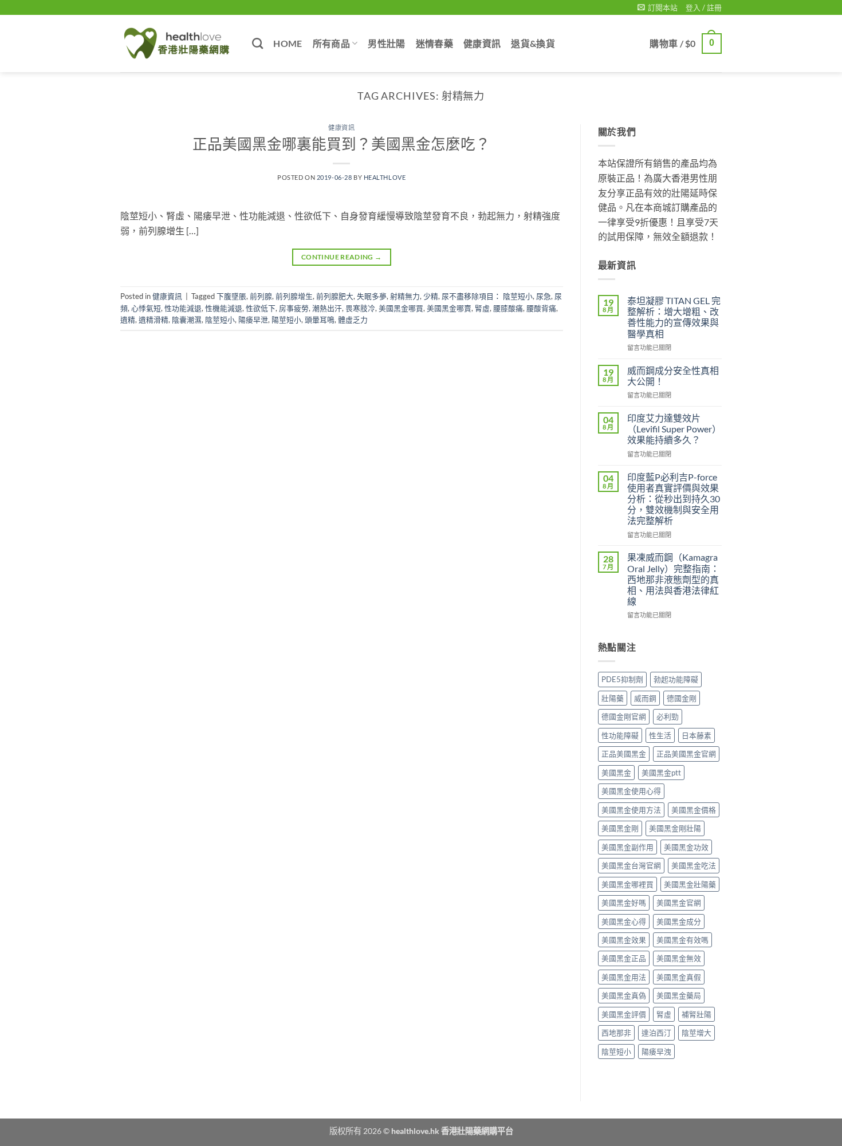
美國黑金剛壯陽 (675, 828)
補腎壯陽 (696, 1014)
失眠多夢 (372, 296)
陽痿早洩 (656, 1051)
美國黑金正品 (623, 958)
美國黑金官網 (678, 902)
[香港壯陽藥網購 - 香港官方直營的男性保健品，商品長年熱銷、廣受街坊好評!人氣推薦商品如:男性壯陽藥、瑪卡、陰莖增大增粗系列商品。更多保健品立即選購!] (177, 43)
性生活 (660, 735)
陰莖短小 (220, 319)
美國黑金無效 (678, 958)
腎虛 (482, 308)
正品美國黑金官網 (686, 753)
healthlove (385, 177)
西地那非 (616, 1032)
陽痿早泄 (253, 319)
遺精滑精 (153, 319)
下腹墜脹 (231, 296)
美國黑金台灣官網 (631, 865)
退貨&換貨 (533, 43)
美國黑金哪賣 (449, 308)
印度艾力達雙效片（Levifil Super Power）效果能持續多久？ (674, 428)
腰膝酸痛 (508, 308)
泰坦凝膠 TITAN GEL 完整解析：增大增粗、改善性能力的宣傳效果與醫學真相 (674, 317)
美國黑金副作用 (627, 847)
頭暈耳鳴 (320, 319)
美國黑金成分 (678, 921)
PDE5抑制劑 (622, 679)
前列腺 (261, 296)
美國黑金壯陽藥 (690, 884)
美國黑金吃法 (693, 865)
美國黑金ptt (661, 772)
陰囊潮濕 (187, 319)
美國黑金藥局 (678, 995)
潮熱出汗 (327, 308)
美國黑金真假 (678, 977)
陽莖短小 (286, 319)
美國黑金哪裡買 (627, 884)
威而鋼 (645, 698)
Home (287, 43)
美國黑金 (616, 772)
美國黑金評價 (623, 1014)
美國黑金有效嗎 (682, 939)
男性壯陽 (386, 43)
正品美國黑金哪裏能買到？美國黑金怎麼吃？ (341, 143)
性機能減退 (223, 308)
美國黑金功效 (686, 847)
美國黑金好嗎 (623, 902)
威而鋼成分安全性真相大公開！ (673, 376)
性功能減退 (183, 308)
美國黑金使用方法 (631, 809)
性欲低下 (261, 308)
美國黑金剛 (620, 828)
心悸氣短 (146, 308)
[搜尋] (257, 43)
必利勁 (667, 716)
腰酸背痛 (541, 308)
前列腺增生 (294, 296)
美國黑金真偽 (623, 995)
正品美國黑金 (623, 753)
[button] (658, 7)
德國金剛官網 (623, 716)
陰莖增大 (696, 1032)
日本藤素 (696, 735)
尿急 (543, 296)
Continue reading (341, 257)
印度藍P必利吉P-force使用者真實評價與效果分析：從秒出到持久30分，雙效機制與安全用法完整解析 (673, 498)
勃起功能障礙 (676, 679)
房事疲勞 (294, 308)
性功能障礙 (620, 735)
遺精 (127, 319)
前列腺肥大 (334, 296)
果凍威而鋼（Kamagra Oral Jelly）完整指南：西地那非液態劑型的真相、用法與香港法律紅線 (673, 579)
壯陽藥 (612, 698)
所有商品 (331, 43)
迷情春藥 (434, 43)
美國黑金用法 (623, 977)
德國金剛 (682, 698)
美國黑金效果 (623, 939)
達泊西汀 (656, 1032)
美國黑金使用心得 (631, 790)
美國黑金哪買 (401, 308)
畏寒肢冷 (360, 308)
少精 (430, 296)
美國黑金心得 (623, 921)
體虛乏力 (353, 319)
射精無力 (405, 296)
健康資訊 (482, 43)
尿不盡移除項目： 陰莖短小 (487, 296)
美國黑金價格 (693, 809)
